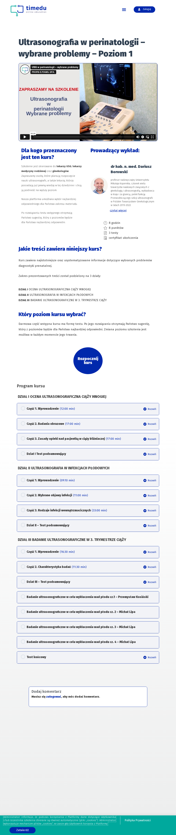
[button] (124, 9)
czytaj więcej (118, 210)
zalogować (53, 696)
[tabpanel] (88, 205)
